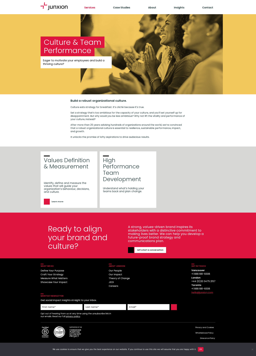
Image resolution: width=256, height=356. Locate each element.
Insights (179, 7)
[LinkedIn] (194, 300)
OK (200, 349)
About (152, 7)
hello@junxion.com (202, 292)
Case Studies (121, 7)
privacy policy (73, 316)
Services (89, 7)
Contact (207, 7)
